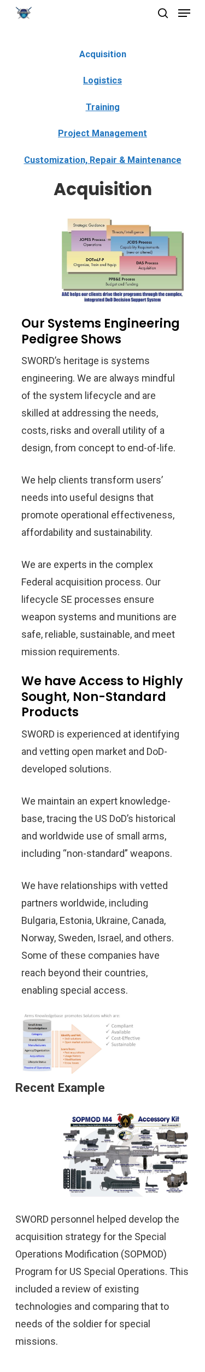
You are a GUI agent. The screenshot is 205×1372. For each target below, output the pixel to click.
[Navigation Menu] (184, 13)
